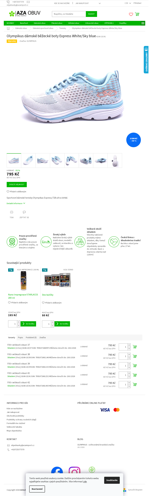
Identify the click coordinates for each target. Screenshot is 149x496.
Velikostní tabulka (14, 427)
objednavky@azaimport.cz (22, 445)
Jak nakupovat (82, 3)
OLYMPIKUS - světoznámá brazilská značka (95, 444)
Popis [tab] (20, 337)
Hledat (91, 14)
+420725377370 (17, 449)
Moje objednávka (14, 430)
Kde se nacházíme (62, 3)
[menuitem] (10, 23)
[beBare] (92, 472)
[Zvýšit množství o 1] (18, 322)
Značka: (27, 41)
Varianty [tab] (11, 337)
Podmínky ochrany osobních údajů (21, 419)
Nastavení (37, 489)
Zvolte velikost (16, 184)
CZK (126, 3)
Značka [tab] (42, 337)
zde (85, 481)
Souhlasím (112, 480)
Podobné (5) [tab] (31, 337)
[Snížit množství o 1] (18, 325)
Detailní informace (14, 203)
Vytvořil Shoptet (135, 490)
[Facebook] (57, 472)
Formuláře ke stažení (16, 423)
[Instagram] (74, 472)
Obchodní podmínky (15, 415)
